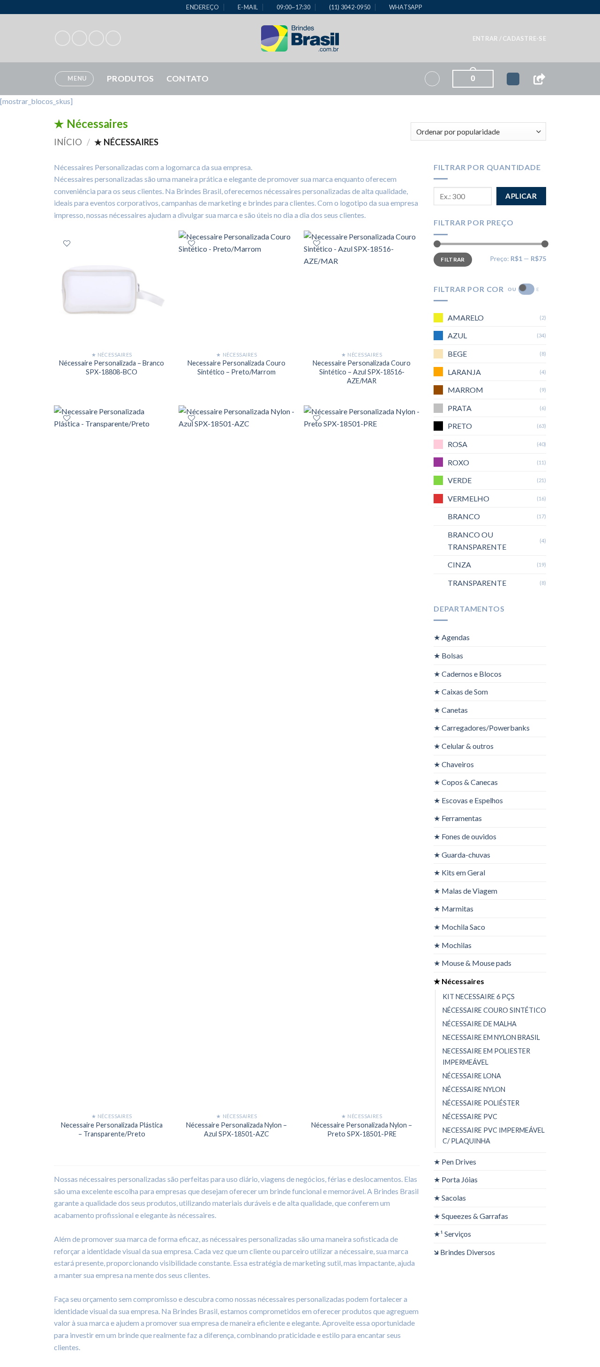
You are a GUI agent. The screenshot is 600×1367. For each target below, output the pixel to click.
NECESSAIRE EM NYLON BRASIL (491, 1037)
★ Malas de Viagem (465, 890)
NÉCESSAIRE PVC (469, 1116)
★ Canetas (451, 709)
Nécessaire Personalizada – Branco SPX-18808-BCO (111, 367)
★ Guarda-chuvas (462, 854)
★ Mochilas (453, 944)
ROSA (457, 444)
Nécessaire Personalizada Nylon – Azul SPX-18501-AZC (236, 1129)
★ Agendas (452, 637)
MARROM (465, 389)
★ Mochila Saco (459, 926)
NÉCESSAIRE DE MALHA (479, 1024)
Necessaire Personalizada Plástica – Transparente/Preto (112, 1129)
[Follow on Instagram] (79, 38)
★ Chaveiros (454, 763)
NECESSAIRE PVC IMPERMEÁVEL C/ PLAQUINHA (493, 1135)
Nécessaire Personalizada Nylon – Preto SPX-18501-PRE (361, 1129)
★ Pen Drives (455, 1161)
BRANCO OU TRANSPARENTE (477, 540)
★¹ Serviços (452, 1233)
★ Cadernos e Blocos (468, 673)
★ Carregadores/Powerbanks (482, 727)
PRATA (460, 407)
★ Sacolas (450, 1197)
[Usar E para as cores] (526, 289)
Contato (187, 78)
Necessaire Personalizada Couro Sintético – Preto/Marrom (236, 367)
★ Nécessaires (459, 980)
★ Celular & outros (464, 745)
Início (68, 142)
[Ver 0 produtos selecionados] (513, 79)
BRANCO (464, 516)
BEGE (457, 353)
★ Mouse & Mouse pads (472, 962)
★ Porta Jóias (456, 1179)
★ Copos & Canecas (466, 781)
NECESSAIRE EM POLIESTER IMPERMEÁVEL (486, 1056)
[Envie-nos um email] (113, 38)
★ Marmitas (453, 908)
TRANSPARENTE (477, 582)
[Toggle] (540, 637)
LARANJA (464, 371)
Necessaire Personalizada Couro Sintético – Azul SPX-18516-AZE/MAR (362, 371)
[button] (509, 38)
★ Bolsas (448, 655)
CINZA (459, 564)
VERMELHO (468, 497)
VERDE (460, 480)
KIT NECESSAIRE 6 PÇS (478, 997)
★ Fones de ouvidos (465, 836)
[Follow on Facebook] (62, 38)
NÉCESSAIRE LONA (471, 1075)
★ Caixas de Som (461, 691)
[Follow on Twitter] (96, 38)
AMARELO (466, 317)
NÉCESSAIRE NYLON (473, 1089)
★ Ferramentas (458, 818)
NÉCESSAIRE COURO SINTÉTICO (494, 1010)
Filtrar (453, 258)
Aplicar (521, 196)
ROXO (458, 461)
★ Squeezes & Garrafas (471, 1215)
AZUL (457, 335)
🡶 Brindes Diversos (464, 1251)
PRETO (460, 425)
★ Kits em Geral (459, 872)
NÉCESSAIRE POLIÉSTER (480, 1102)
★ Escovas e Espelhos (468, 799)
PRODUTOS (130, 78)
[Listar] (67, 243)
